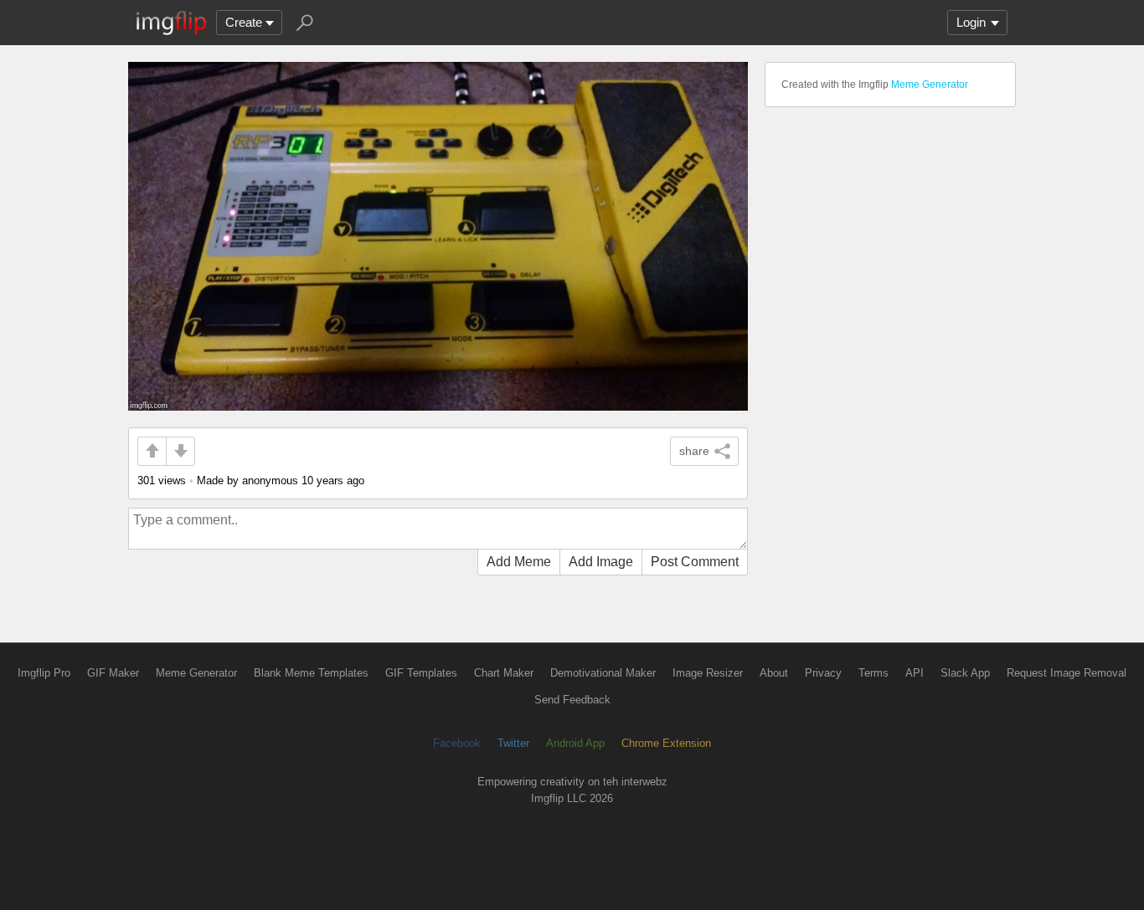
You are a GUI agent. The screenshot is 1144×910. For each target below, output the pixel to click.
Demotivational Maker (603, 673)
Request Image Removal (1066, 673)
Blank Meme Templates (311, 673)
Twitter (513, 743)
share (694, 451)
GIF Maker (113, 673)
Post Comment (695, 562)
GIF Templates (421, 673)
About (774, 673)
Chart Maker (503, 673)
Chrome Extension (666, 743)
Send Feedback (572, 699)
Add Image (601, 562)
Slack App (965, 673)
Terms (873, 673)
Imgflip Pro (44, 673)
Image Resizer (707, 673)
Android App (575, 743)
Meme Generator (929, 84)
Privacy (823, 673)
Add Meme (519, 562)
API (914, 673)
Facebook (457, 743)
